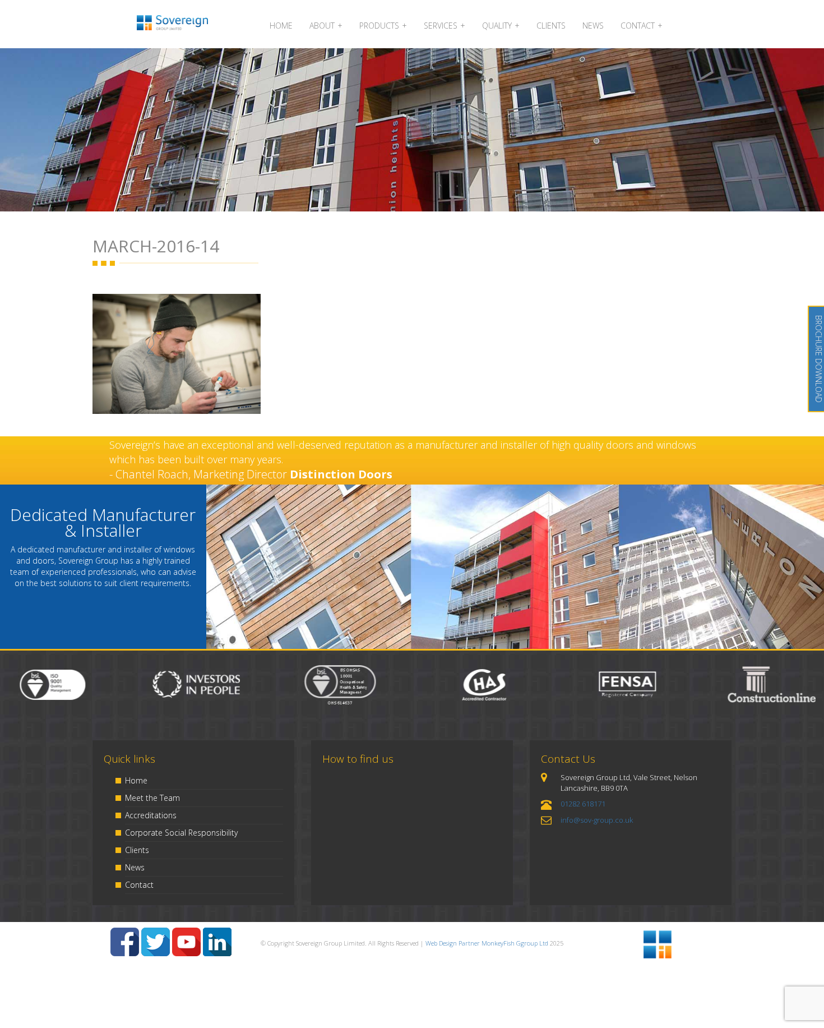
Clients (137, 850)
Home (136, 780)
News (135, 867)
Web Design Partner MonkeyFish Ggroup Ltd (486, 943)
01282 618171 (583, 804)
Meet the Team (152, 797)
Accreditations (151, 815)
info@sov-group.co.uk (597, 820)
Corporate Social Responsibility (181, 832)
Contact (139, 884)
